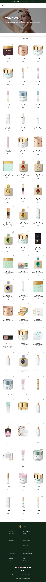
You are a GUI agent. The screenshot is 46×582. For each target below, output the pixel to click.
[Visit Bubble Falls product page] (23, 111)
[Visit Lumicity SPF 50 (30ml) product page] (8, 111)
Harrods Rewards (12, 551)
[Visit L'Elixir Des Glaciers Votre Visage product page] (23, 42)
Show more (8, 24)
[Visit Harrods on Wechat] (30, 570)
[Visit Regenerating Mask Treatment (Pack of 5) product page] (8, 255)
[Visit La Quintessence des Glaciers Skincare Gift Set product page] (37, 231)
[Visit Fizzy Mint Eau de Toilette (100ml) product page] (23, 423)
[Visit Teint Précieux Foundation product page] (23, 182)
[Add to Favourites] (13, 42)
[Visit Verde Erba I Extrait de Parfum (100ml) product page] (8, 231)
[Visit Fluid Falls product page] (8, 353)
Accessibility (14, 574)
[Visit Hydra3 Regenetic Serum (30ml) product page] (23, 65)
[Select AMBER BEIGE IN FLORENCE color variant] (6, 343)
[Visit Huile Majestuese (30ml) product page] (37, 376)
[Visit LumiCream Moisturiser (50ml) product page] (37, 65)
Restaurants (11, 538)
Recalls (10, 560)
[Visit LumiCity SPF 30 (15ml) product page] (8, 134)
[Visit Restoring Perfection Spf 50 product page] (37, 206)
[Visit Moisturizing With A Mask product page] (23, 231)
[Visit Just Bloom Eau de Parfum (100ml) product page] (8, 423)
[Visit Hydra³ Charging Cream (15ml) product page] (8, 376)
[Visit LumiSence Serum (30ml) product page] (8, 88)
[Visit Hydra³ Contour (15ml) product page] (37, 111)
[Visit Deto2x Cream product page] (37, 470)
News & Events (11, 540)
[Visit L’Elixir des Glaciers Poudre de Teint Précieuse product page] (8, 327)
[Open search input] (4, 5)
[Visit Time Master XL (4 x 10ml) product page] (8, 158)
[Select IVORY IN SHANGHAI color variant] (8, 343)
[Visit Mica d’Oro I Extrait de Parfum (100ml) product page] (8, 182)
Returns (24, 535)
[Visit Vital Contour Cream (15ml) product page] (37, 447)
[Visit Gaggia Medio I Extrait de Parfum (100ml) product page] (23, 206)
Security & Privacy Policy (29, 574)
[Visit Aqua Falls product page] (37, 423)
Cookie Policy (11, 562)
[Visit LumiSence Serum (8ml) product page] (23, 447)
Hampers (25, 542)
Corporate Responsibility (27, 553)
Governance (25, 560)
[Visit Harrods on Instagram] (23, 570)
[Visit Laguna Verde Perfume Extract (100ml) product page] (37, 255)
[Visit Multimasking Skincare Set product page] (23, 255)
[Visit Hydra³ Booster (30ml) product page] (37, 88)
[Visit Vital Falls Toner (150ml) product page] (37, 399)
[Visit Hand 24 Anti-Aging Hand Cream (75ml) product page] (8, 399)
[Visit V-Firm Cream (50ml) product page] (23, 399)
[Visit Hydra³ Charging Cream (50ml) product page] (23, 88)
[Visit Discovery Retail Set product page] (37, 303)
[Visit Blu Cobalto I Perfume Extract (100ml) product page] (8, 279)
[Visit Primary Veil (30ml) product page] (23, 494)
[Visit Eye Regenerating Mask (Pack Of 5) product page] (23, 303)
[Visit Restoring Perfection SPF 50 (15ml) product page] (23, 279)
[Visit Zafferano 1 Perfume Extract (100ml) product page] (37, 182)
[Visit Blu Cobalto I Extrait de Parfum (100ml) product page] (23, 353)
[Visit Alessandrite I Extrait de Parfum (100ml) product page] (37, 158)
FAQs (10, 555)
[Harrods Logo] (23, 526)
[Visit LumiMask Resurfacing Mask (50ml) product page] (23, 470)
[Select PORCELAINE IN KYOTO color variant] (9, 343)
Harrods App (25, 545)
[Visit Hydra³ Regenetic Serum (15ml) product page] (37, 494)
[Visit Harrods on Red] (28, 570)
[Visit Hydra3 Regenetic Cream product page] (37, 42)
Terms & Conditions (21, 574)
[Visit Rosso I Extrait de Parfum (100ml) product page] (23, 158)
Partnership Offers (12, 553)
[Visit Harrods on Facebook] (21, 570)
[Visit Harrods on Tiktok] (25, 570)
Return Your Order (26, 540)
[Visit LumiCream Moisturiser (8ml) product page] (23, 376)
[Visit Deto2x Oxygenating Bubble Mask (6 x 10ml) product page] (37, 327)
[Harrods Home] (23, 5)
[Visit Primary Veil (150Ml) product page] (37, 353)
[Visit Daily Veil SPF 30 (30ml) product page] (8, 494)
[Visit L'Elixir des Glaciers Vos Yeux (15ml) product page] (37, 134)
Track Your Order (26, 538)
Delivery (24, 533)
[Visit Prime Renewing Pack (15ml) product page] (23, 134)
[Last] (33, 519)
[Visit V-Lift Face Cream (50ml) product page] (23, 327)
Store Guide (11, 535)
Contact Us (11, 558)
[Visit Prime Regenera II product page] (8, 65)
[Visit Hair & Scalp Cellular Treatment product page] (8, 42)
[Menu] (2, 5)
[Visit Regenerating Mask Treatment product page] (37, 279)
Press (24, 558)
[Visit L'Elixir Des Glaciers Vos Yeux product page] (8, 303)
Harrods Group (26, 551)
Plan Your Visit (11, 533)
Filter (42, 38)
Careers (24, 555)
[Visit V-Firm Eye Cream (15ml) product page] (8, 470)
